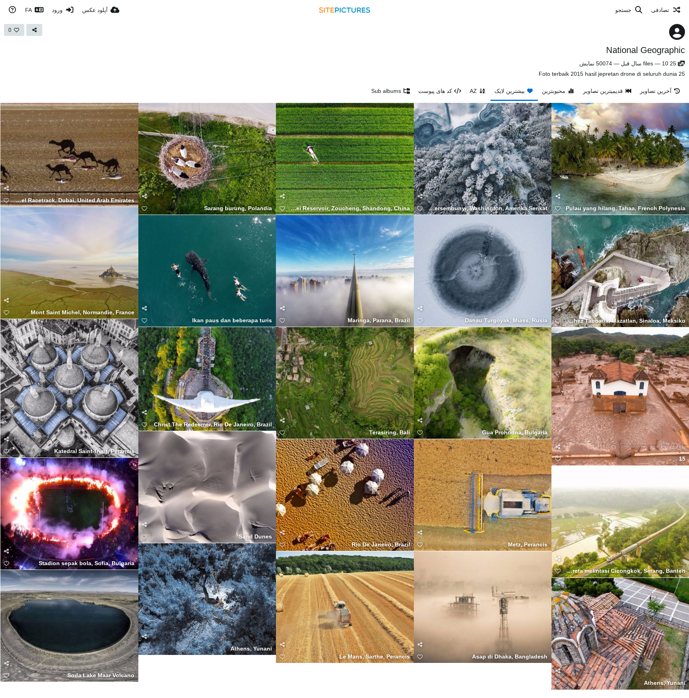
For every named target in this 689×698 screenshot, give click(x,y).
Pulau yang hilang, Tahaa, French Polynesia (625, 208)
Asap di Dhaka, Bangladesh (509, 657)
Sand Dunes (255, 537)
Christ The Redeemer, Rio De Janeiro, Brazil (213, 425)
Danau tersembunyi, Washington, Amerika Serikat (488, 208)
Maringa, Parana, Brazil (379, 320)
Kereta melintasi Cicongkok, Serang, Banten (625, 571)
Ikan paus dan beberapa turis (232, 320)
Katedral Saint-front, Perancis (94, 451)
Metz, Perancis (527, 545)
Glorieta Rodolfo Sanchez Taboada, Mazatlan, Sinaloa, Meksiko (625, 321)
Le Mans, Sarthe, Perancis (374, 657)
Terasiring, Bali (389, 433)
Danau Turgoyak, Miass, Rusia (506, 320)
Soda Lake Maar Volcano (100, 675)
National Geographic (645, 50)
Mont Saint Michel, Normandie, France (82, 312)
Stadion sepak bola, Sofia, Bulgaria (86, 563)
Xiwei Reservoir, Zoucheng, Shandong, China (350, 208)
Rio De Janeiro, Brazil (381, 545)
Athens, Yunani (251, 649)
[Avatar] (677, 32)
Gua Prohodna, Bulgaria (514, 433)
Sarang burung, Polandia (238, 208)
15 (682, 459)
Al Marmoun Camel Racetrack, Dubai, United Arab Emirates (74, 200)
